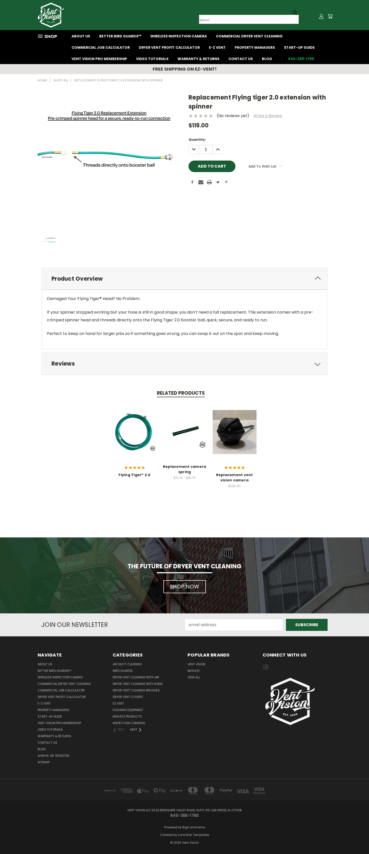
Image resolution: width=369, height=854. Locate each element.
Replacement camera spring (184, 469)
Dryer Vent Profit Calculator (169, 47)
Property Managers (255, 47)
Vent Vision (196, 664)
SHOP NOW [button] (184, 586)
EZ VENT (118, 703)
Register (62, 755)
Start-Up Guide (299, 47)
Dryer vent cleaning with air (136, 677)
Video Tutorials (152, 58)
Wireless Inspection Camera (178, 36)
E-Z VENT (217, 47)
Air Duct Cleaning (127, 664)
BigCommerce (193, 827)
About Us (81, 36)
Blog (267, 58)
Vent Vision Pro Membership (99, 58)
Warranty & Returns (198, 58)
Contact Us (240, 58)
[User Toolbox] (321, 16)
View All (194, 677)
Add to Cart (234, 436)
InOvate (194, 671)
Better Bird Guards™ (120, 36)
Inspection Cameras (129, 723)
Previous (355, 838)
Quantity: (197, 139)
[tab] (184, 279)
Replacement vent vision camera (234, 477)
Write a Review (267, 116)
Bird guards (123, 671)
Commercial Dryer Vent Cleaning (249, 36)
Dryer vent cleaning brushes (136, 690)
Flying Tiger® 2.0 (134, 474)
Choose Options (185, 436)
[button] (297, 701)
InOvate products (127, 716)
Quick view (135, 431)
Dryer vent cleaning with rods (138, 684)
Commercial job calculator (101, 47)
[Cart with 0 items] (330, 16)
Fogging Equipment (128, 710)
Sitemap (44, 762)
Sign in (43, 755)
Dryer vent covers (128, 697)
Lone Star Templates (193, 835)
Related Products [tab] (181, 393)
